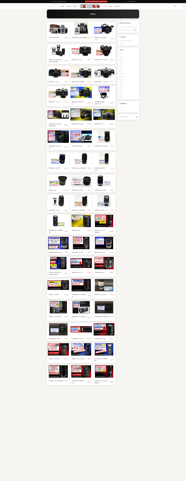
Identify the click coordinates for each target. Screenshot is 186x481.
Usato (120, 110)
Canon (121, 56)
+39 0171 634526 (131, 1)
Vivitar (121, 94)
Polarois (121, 81)
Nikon (120, 69)
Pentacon (121, 76)
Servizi (75, 6)
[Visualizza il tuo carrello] (175, 6)
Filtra (134, 29)
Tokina (121, 92)
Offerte (105, 6)
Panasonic (122, 74)
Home (62, 6)
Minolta (121, 64)
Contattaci (117, 6)
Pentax (121, 79)
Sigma (120, 86)
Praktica (121, 84)
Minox (120, 66)
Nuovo (121, 107)
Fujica (120, 61)
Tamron (121, 89)
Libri (110, 6)
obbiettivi (121, 43)
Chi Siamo (68, 6)
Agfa (120, 53)
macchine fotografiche (125, 40)
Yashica (121, 97)
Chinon (121, 59)
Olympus (121, 71)
